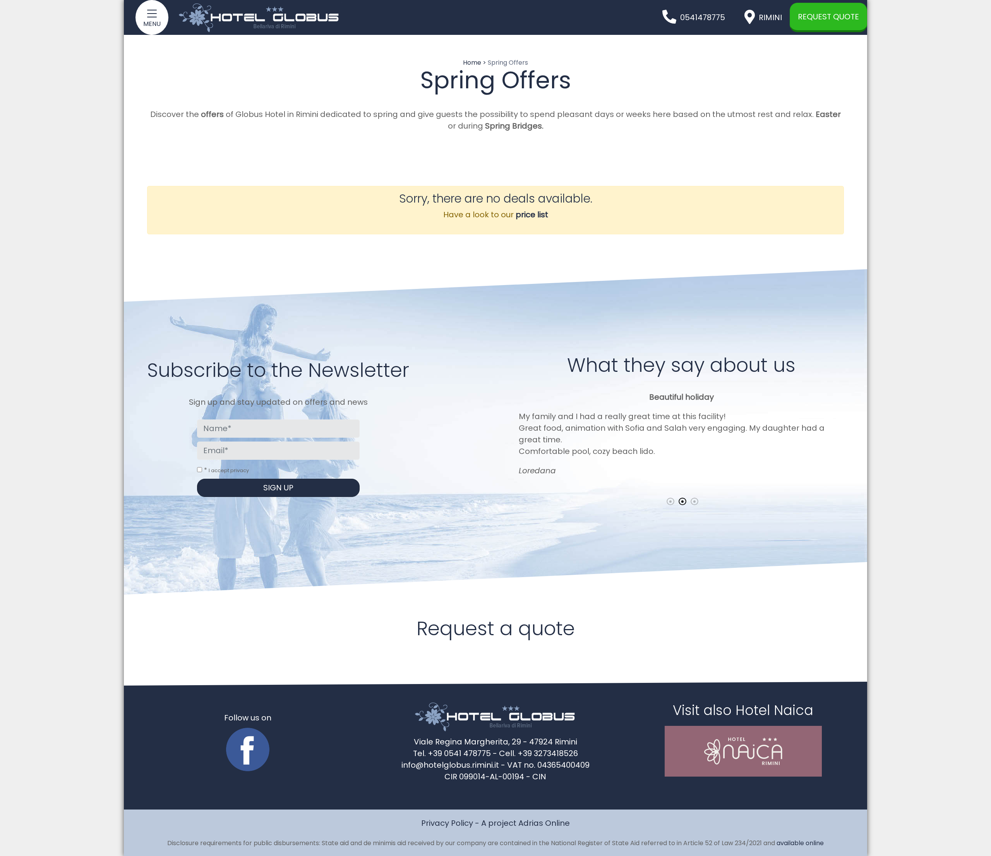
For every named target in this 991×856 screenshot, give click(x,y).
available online (800, 843)
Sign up (278, 487)
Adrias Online (544, 823)
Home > (474, 62)
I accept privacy (229, 470)
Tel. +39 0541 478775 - (456, 753)
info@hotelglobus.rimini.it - (454, 765)
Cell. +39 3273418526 (538, 753)
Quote (828, 16)
